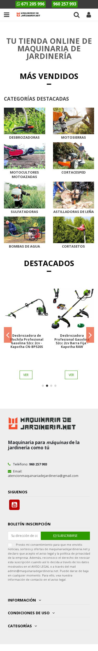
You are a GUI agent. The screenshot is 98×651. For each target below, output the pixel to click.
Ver (25, 375)
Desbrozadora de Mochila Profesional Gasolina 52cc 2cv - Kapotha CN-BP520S (26, 341)
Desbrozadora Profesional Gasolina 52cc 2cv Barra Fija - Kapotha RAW (71, 341)
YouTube (14, 505)
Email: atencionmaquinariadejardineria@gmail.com (43, 473)
